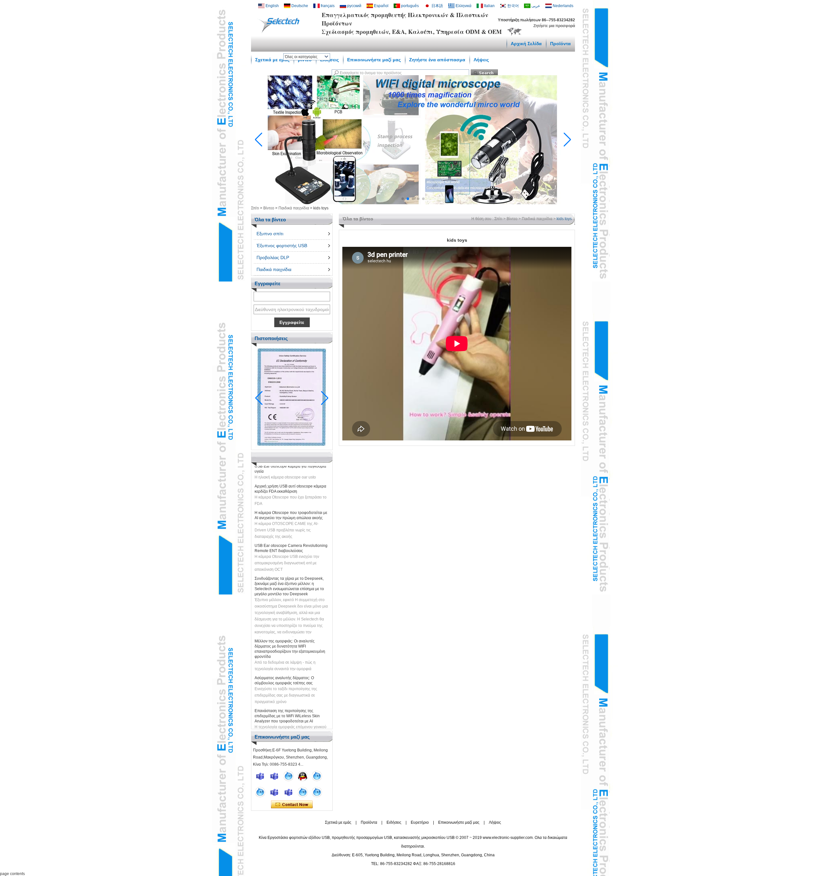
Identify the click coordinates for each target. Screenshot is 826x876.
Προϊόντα (560, 43)
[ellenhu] (302, 776)
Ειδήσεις (394, 822)
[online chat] (260, 776)
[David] (274, 776)
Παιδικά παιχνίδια (293, 208)
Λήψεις (495, 822)
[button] (402, 198)
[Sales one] (288, 776)
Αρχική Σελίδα (526, 43)
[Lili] (317, 792)
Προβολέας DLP (273, 257)
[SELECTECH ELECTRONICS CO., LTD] (280, 32)
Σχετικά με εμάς (272, 59)
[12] (317, 776)
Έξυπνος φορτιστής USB (282, 245)
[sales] (288, 792)
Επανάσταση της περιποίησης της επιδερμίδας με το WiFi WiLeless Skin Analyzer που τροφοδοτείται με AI (287, 704)
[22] (260, 792)
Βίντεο (268, 208)
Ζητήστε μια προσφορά (554, 26)
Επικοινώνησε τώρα (292, 804)
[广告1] (413, 203)
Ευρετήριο (420, 822)
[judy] (274, 792)
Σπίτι (255, 208)
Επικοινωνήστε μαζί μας (458, 822)
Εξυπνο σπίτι (270, 233)
